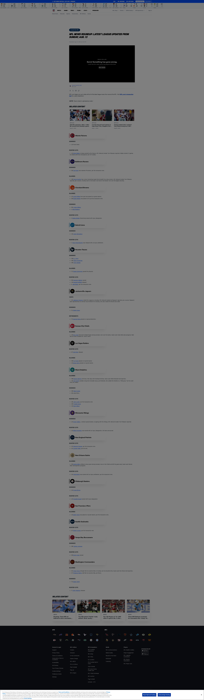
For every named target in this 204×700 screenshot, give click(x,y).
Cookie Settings (28, 698)
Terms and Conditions (64, 692)
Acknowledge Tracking (164, 694)
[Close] (201, 695)
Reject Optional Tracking (149, 694)
